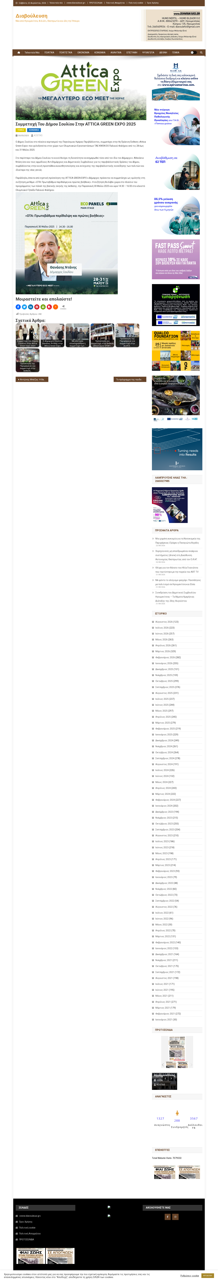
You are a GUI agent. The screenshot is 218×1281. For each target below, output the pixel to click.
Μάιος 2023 (161, 853)
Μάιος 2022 (161, 924)
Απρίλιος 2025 (163, 717)
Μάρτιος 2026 (162, 651)
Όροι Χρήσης (153, 3)
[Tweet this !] (24, 306)
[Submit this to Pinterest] (36, 306)
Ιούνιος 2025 (162, 705)
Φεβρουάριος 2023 (165, 871)
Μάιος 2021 (161, 996)
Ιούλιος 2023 (162, 841)
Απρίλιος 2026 (163, 645)
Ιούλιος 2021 (162, 984)
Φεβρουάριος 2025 (165, 728)
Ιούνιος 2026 (162, 633)
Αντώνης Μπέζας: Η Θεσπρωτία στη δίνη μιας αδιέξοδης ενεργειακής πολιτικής (34, 379)
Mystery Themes (87, 1278)
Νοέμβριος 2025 (163, 675)
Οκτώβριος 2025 (164, 681)
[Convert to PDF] (49, 306)
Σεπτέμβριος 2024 (164, 758)
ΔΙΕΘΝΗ (163, 52)
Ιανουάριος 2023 (163, 877)
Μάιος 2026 (161, 639)
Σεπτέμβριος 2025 (164, 687)
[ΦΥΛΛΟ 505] (171, 1064)
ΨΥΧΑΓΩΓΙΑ (148, 52)
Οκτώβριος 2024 (164, 752)
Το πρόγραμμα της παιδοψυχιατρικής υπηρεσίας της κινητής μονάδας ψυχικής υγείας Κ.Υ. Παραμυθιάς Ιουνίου (131, 379)
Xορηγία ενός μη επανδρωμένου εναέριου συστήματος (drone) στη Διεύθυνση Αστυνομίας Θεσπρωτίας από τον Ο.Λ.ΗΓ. (176, 555)
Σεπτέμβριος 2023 (164, 829)
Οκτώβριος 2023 (164, 823)
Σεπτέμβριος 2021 (164, 972)
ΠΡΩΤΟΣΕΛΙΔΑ (95, 3)
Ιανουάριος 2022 (163, 948)
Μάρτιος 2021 (162, 1007)
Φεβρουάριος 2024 (165, 800)
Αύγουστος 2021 (164, 978)
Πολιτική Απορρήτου (115, 3)
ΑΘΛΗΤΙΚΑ (116, 52)
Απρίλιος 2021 (163, 1002)
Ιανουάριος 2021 (163, 1019)
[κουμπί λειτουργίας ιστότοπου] (194, 52)
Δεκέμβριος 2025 (164, 669)
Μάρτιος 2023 (162, 865)
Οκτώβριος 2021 (164, 966)
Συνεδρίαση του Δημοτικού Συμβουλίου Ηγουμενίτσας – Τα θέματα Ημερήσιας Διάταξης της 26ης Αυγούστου (175, 596)
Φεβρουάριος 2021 (165, 1013)
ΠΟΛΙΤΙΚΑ (49, 52)
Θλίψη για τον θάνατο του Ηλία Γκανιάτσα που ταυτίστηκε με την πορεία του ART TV (177, 569)
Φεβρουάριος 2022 (165, 942)
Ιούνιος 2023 (162, 847)
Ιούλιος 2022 (162, 912)
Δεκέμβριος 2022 (164, 883)
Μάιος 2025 (161, 710)
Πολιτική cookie (136, 3)
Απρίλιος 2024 (163, 788)
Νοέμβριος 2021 (163, 960)
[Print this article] (43, 306)
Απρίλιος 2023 (163, 859)
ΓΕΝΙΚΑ (175, 52)
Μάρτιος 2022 (162, 936)
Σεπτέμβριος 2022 (164, 901)
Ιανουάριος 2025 (163, 734)
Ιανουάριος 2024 (163, 805)
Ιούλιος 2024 (162, 770)
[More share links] (55, 306)
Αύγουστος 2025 (164, 693)
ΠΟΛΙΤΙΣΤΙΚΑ (65, 52)
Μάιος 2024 (161, 782)
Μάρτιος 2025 (162, 722)
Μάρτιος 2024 (162, 794)
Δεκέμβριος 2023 (164, 812)
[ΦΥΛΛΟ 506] (182, 1064)
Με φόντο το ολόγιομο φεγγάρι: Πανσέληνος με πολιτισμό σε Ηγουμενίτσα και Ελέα (178, 582)
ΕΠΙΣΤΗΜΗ (132, 52)
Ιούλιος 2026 (162, 627)
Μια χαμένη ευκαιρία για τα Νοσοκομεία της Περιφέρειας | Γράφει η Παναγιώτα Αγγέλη (177, 540)
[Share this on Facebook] (18, 306)
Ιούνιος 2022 (162, 918)
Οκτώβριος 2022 (164, 895)
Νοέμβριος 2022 (163, 889)
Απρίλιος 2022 (163, 930)
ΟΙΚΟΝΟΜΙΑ (83, 52)
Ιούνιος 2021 (162, 990)
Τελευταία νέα (56, 3)
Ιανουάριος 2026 (163, 663)
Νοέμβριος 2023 (163, 817)
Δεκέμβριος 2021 (164, 954)
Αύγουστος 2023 (164, 835)
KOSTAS (38, 135)
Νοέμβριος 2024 (163, 746)
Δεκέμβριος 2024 (164, 740)
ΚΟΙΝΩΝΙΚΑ (99, 52)
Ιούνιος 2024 (162, 776)
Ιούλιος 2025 (162, 699)
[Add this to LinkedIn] (30, 306)
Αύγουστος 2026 (164, 622)
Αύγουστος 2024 (164, 764)
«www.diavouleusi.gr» (75, 3)
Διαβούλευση (31, 16)
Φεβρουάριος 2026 (165, 657)
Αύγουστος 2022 (164, 907)
